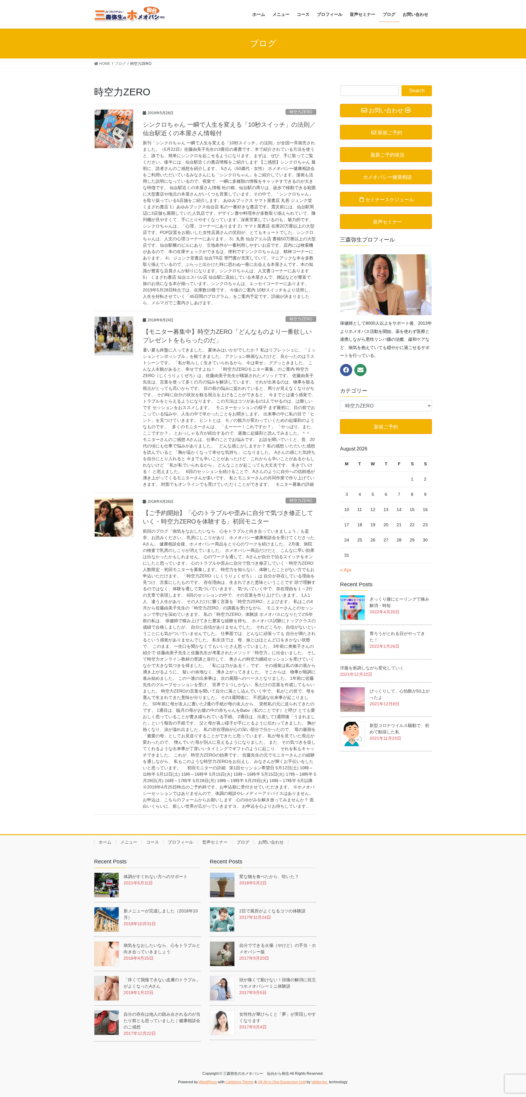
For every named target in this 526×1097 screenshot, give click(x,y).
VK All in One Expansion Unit (282, 1082)
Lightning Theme (240, 1082)
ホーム (105, 842)
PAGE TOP (508, 1058)
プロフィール (180, 842)
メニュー (128, 842)
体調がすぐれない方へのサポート (156, 876)
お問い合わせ (271, 842)
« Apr (345, 570)
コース (152, 842)
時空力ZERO (300, 112)
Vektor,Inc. (319, 1082)
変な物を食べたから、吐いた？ (271, 876)
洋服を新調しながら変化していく (372, 667)
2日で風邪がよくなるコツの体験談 (272, 910)
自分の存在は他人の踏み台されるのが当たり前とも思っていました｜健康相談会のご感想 (162, 1020)
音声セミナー (215, 842)
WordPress (208, 1082)
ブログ (243, 842)
